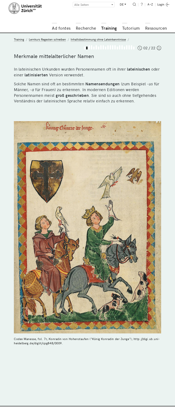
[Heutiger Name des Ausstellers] (91, 47)
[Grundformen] (110, 47)
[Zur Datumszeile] (119, 47)
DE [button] (122, 4)
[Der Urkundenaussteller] (89, 47)
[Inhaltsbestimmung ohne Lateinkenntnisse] (84, 48)
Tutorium (131, 28)
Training (109, 28)
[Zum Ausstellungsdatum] (115, 47)
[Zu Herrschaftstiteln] (94, 48)
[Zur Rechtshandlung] (112, 47)
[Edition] (105, 48)
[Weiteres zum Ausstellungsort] (129, 47)
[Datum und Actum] (117, 48)
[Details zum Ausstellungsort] (126, 47)
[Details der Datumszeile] (122, 47)
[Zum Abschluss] (133, 48)
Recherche (86, 28)
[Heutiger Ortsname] (103, 47)
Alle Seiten (81, 5)
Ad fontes (61, 28)
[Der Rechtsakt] (108, 47)
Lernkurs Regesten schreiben (47, 39)
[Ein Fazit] (131, 47)
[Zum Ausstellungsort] (124, 48)
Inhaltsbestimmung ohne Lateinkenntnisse (98, 39)
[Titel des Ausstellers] (96, 47)
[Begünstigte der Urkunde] (101, 47)
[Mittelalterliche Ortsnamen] (98, 48)
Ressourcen (156, 28)
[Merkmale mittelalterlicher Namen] (87, 48)
